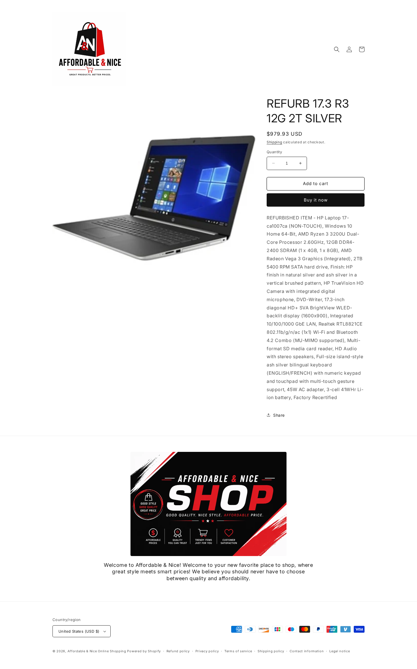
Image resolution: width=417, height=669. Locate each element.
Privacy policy (207, 651)
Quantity (274, 152)
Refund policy (178, 651)
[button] (336, 49)
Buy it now (316, 200)
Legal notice (339, 651)
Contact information (307, 651)
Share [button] (279, 415)
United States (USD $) (78, 631)
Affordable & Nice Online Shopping (97, 651)
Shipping (274, 142)
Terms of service (238, 651)
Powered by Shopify (144, 651)
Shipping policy (271, 651)
